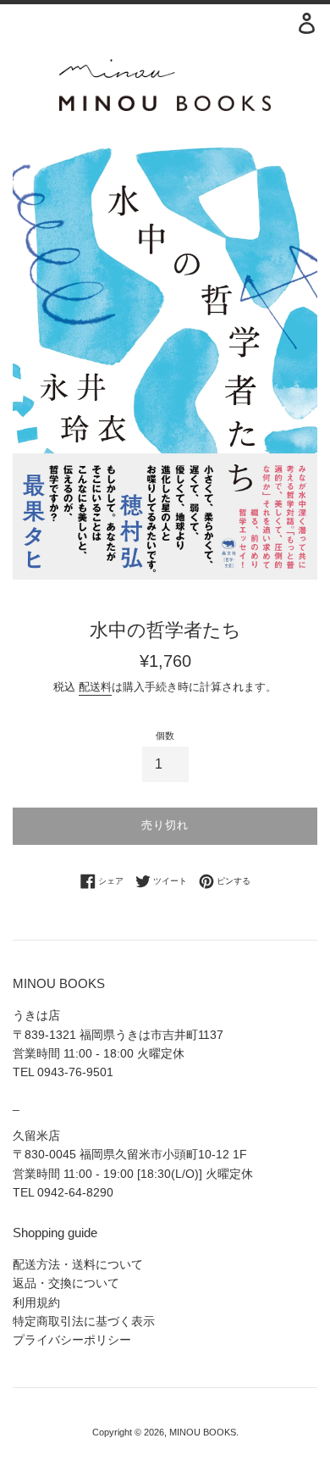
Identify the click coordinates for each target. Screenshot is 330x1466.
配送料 (95, 686)
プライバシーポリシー (72, 1340)
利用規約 (36, 1302)
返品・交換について (66, 1283)
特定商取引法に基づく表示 (84, 1321)
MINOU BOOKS (202, 1432)
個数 (165, 735)
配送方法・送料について (78, 1264)
